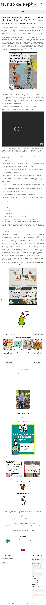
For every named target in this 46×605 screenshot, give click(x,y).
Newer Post (9, 362)
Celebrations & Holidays (23, 23)
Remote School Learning (37, 586)
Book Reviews (35, 567)
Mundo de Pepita (18, 4)
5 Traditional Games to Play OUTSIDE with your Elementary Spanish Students (31, 469)
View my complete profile (26, 540)
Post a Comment (26, 24)
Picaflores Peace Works (26, 539)
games (33, 584)
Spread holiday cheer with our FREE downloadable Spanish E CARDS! (8, 353)
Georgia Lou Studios (34, 603)
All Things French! (36, 563)
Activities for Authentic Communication (38, 559)
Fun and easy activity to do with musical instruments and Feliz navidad (38, 353)
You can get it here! (20, 264)
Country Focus (35, 578)
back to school (35, 565)
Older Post (37, 362)
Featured (34, 582)
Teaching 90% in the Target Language (38, 590)
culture (34, 580)
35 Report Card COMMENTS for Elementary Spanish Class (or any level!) (14, 469)
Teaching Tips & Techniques (38, 595)
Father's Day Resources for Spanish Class (18, 351)
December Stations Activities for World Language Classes (28, 353)
